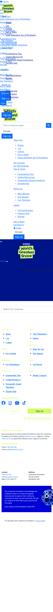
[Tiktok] (24, 403)
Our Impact (11, 94)
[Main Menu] (1, 241)
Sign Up (7, 136)
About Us (6, 84)
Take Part (6, 16)
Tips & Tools (7, 47)
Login (18, 228)
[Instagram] (10, 403)
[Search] (48, 125)
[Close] (7, 261)
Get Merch (7, 105)
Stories (9, 78)
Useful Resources (14, 56)
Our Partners (12, 97)
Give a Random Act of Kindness (21, 35)
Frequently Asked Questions (19, 60)
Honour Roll (23, 213)
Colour (9, 29)
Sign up (7, 115)
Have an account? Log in (38, 418)
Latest (4, 69)
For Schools (7, 40)
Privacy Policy (40, 521)
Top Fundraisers (13, 75)
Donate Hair (11, 63)
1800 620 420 (6, 439)
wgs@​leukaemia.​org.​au (14, 449)
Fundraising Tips (14, 53)
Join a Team (11, 32)
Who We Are (24, 193)
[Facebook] (3, 403)
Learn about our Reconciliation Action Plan (20, 506)
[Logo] (8, 7)
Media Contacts (39, 375)
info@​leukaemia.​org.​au (10, 477)
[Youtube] (17, 403)
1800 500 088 (12, 447)
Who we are (11, 90)
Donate (6, 109)
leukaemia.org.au (30, 436)
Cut (7, 25)
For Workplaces (9, 43)
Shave (8, 22)
